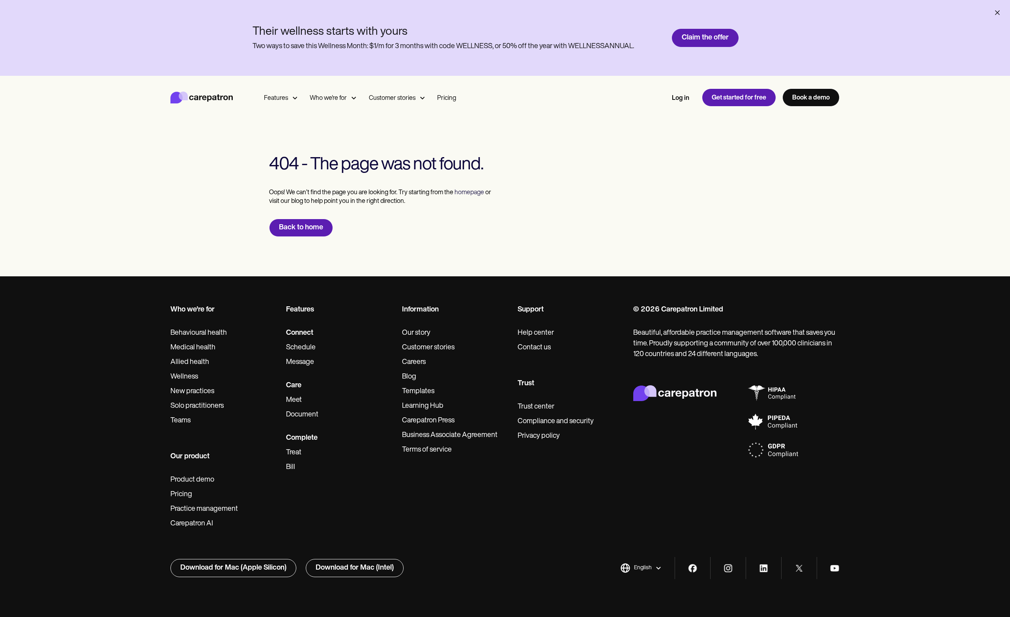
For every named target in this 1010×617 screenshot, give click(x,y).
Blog (409, 377)
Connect (299, 333)
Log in (680, 98)
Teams (180, 420)
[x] (799, 568)
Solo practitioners (197, 406)
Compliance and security (556, 421)
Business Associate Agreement (450, 435)
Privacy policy (539, 436)
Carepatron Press (428, 420)
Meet (294, 400)
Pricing (446, 98)
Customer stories (392, 98)
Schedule (301, 347)
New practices (192, 391)
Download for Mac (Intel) (355, 568)
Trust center (536, 407)
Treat (293, 452)
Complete (302, 438)
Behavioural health (198, 333)
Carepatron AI (191, 523)
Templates (418, 391)
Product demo (192, 480)
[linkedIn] (764, 568)
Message (300, 362)
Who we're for (328, 98)
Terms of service (427, 450)
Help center (536, 333)
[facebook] (693, 568)
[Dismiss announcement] (997, 12)
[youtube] (835, 568)
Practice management (204, 509)
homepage (468, 192)
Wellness (184, 377)
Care (293, 385)
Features (276, 98)
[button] (641, 568)
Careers (414, 362)
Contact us (534, 347)
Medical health (192, 347)
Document (302, 414)
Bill (290, 467)
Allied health (189, 362)
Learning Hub (422, 406)
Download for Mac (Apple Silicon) (233, 568)
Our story (416, 333)
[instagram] (728, 568)
